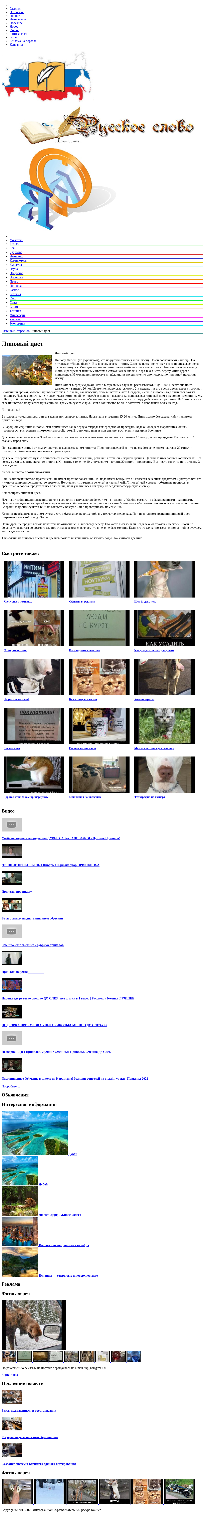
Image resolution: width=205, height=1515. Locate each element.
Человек (15, 319)
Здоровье (16, 252)
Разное (14, 290)
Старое (14, 30)
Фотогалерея (18, 33)
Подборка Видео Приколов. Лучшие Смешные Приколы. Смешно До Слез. (56, 1051)
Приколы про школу (17, 891)
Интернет (16, 256)
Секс (13, 298)
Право (14, 281)
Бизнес (14, 243)
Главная (15, 8)
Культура (16, 264)
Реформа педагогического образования (30, 1437)
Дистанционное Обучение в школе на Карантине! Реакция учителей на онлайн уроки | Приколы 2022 (75, 1078)
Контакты (16, 44)
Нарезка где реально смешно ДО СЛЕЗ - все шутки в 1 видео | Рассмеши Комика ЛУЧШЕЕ (68, 998)
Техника (15, 311)
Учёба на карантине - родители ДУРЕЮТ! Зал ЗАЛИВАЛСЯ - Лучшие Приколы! (61, 838)
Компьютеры (18, 260)
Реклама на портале (23, 41)
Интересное (18, 19)
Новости (15, 15)
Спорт (14, 306)
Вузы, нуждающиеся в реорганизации (29, 1410)
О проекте (17, 12)
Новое (14, 26)
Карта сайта (10, 1374)
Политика (16, 277)
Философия (17, 315)
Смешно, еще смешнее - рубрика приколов (33, 945)
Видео (14, 37)
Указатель (16, 240)
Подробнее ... (11, 1086)
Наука (14, 269)
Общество (16, 273)
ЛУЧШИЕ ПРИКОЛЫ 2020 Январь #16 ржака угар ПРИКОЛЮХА (50, 865)
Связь (13, 302)
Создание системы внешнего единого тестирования (39, 1464)
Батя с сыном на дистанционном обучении (32, 918)
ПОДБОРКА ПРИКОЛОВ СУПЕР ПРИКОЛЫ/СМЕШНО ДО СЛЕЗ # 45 (54, 1025)
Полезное (16, 23)
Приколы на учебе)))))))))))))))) (23, 971)
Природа (16, 285)
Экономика (17, 323)
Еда (12, 248)
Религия (15, 294)
